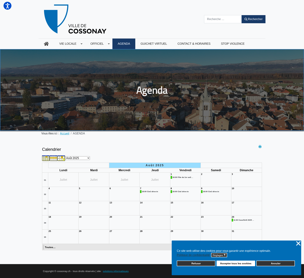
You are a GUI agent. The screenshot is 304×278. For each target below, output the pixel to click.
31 (45, 180)
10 (233, 188)
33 (45, 209)
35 (45, 237)
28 (141, 231)
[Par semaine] (54, 157)
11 (50, 202)
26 (80, 231)
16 (202, 202)
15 (172, 202)
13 (111, 202)
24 (233, 217)
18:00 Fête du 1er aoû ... (182, 177)
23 (202, 217)
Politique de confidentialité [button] (193, 255)
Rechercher (255, 19)
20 (111, 217)
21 (141, 217)
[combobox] (223, 19)
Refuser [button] (196, 263)
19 (80, 217)
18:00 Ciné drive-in (150, 191)
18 (50, 217)
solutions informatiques (116, 271)
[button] (7, 6)
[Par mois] (46, 157)
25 (50, 231)
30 (202, 231)
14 (141, 202)
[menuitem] (46, 44)
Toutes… (50, 247)
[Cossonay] (75, 19)
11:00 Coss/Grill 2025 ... (243, 220)
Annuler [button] (275, 263)
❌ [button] (298, 243)
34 (45, 223)
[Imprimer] (260, 146)
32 (45, 194)
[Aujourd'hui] (61, 157)
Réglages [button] (219, 255)
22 (172, 217)
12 (80, 202)
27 (111, 231)
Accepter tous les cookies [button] (235, 263)
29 (172, 231)
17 (233, 202)
